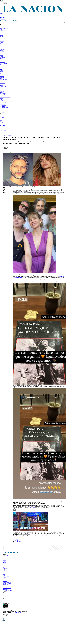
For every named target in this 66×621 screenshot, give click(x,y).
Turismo (1, 74)
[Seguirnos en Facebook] (3, 593)
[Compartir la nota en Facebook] (3, 192)
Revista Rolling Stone (4, 107)
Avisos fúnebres (3, 93)
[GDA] (5, 615)
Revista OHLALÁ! (3, 102)
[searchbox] (32, 22)
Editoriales (2, 61)
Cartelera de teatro (3, 87)
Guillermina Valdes (17, 541)
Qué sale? (2, 85)
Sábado (1, 98)
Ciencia (1, 56)
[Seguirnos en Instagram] (3, 599)
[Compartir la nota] (3, 189)
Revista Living (2, 106)
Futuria (1, 35)
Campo (1, 37)
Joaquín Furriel (16, 540)
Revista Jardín (2, 108)
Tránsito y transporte (4, 28)
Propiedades (2, 38)
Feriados (1, 78)
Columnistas (2, 62)
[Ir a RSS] (3, 602)
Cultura (1, 52)
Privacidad (19, 612)
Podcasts (1, 80)
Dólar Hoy (2, 36)
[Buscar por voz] (65, 23)
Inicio (2, 13)
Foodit (2, 16)
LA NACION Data (3, 30)
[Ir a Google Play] (5, 605)
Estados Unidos (3, 45)
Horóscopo (2, 77)
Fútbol (1, 66)
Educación (2, 51)
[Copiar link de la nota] (3, 191)
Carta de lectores (3, 95)
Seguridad (2, 50)
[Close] (3, 546)
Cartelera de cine (3, 86)
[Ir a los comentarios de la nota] (4, 188)
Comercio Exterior (3, 40)
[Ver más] (13, 542)
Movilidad (2, 41)
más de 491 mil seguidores (21, 281)
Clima (1, 29)
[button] (33, 75)
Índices (1, 42)
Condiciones (15, 612)
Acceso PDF (2, 91)
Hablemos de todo (3, 57)
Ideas (1, 99)
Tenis (1, 69)
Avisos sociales (2, 94)
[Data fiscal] (3, 619)
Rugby (1, 68)
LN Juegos (2, 73)
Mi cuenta (3, 19)
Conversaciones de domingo (5, 97)
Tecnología (2, 76)
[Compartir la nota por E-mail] (5, 192)
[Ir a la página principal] (33, 11)
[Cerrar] (16, 21)
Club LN (2, 17)
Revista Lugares (3, 105)
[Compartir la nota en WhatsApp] (4, 189)
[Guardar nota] (3, 188)
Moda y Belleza (2, 81)
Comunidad (2, 54)
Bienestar (1, 55)
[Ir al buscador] (3, 5)
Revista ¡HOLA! (2, 104)
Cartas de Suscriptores (4, 63)
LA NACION (5, 135)
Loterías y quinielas (3, 79)
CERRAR (1, 0)
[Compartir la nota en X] (4, 192)
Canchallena (2, 70)
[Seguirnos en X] (3, 596)
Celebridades (15, 539)
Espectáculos (9, 135)
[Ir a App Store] (5, 607)
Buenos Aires (2, 49)
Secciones (3, 14)
